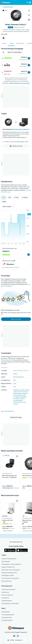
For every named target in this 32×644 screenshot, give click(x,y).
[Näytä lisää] (2, 58)
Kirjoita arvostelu (19, 27)
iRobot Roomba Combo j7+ (20, 129)
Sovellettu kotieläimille (19, 397)
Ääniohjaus (16, 390)
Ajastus (23, 390)
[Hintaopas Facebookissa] (14, 636)
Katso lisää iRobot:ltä (7, 411)
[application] (16, 227)
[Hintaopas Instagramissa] (18, 636)
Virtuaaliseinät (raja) (19, 395)
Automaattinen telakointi (20, 393)
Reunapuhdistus (18, 400)
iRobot (15, 374)
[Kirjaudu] (30, 2)
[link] (16, 132)
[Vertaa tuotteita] (29, 20)
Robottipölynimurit (8, 6)
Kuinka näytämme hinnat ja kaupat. (19, 83)
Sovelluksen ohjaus (19, 398)
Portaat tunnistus (23, 391)
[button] (4, 10)
